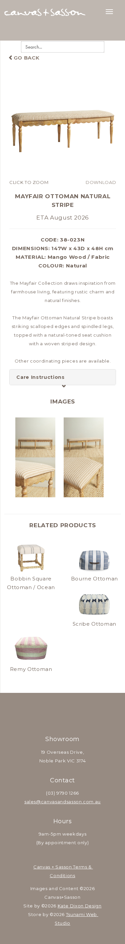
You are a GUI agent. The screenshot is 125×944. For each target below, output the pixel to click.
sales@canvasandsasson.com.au (62, 801)
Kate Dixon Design (80, 905)
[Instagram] (71, 713)
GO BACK (26, 58)
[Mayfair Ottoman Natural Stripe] (62, 125)
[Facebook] (54, 713)
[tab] (63, 377)
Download (101, 182)
